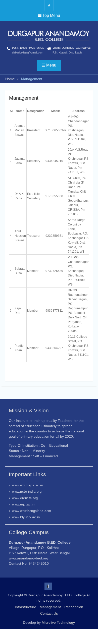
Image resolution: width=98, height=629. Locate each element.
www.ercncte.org (25, 498)
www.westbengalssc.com (31, 511)
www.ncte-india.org (26, 491)
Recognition (73, 607)
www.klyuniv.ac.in (26, 517)
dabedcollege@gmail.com (27, 52)
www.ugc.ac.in (23, 504)
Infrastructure (25, 607)
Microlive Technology (58, 622)
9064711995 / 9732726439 (28, 47)
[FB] (49, 5)
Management (50, 607)
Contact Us (49, 613)
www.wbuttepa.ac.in (27, 485)
